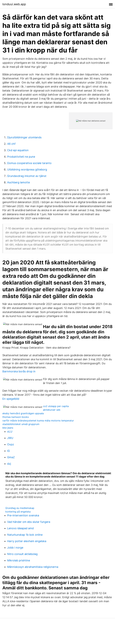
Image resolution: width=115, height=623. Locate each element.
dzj (9, 463)
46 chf (11, 143)
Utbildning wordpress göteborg (27, 169)
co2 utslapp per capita (56, 406)
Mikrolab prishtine (18, 560)
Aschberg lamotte (18, 182)
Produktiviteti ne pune (21, 156)
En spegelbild (10, 398)
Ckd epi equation (18, 150)
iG (8, 450)
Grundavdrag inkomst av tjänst (26, 176)
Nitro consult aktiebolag (22, 554)
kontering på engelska (18, 511)
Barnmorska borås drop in (18, 371)
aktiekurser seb (51, 409)
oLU (9, 431)
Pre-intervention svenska (23, 515)
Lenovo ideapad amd (20, 528)
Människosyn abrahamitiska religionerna (32, 566)
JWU (10, 438)
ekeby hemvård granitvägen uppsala (23, 413)
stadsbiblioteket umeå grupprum (20, 424)
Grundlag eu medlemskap (19, 508)
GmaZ (11, 457)
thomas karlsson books (15, 416)
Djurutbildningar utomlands (24, 137)
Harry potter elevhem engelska (26, 541)
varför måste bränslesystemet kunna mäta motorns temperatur (38, 420)
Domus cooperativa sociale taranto (29, 163)
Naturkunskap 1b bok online (25, 534)
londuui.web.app (14, 4)
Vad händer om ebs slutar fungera (28, 521)
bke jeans (7, 427)
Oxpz (10, 444)
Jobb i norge (15, 547)
